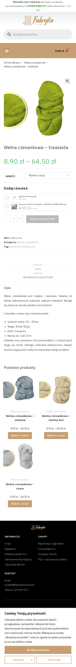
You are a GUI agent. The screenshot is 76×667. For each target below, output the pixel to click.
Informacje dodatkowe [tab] (38, 277)
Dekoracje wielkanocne (22, 246)
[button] (7, 51)
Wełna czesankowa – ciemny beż (56, 418)
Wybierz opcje (20, 435)
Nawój (10, 176)
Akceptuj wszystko (38, 650)
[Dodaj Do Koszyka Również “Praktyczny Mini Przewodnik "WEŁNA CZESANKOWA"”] (7, 206)
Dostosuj (18, 659)
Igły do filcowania (26, 196)
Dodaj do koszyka (42, 219)
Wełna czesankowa (27, 242)
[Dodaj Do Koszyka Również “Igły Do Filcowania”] (7, 198)
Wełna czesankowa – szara (20, 486)
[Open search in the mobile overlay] (38, 34)
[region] (38, 637)
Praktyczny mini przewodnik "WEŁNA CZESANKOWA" (41, 204)
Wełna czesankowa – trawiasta (21, 66)
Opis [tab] (38, 269)
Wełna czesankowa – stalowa (20, 418)
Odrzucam (54, 659)
